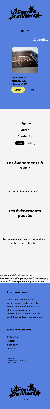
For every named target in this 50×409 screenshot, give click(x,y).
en (22, 31)
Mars (24, 130)
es (28, 31)
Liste (20, 143)
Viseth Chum (11, 363)
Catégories (23, 123)
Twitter (11, 340)
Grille (30, 143)
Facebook (12, 344)
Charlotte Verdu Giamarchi (16, 360)
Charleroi (24, 136)
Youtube (11, 348)
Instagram (13, 336)
